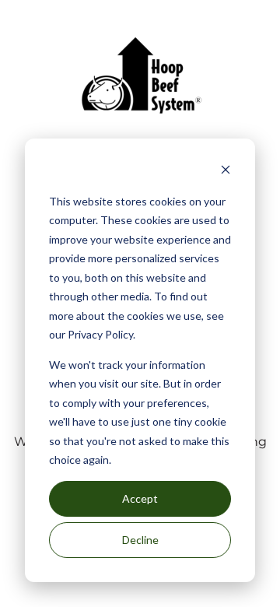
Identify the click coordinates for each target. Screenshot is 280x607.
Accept (140, 498)
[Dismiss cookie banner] (225, 171)
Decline (140, 539)
